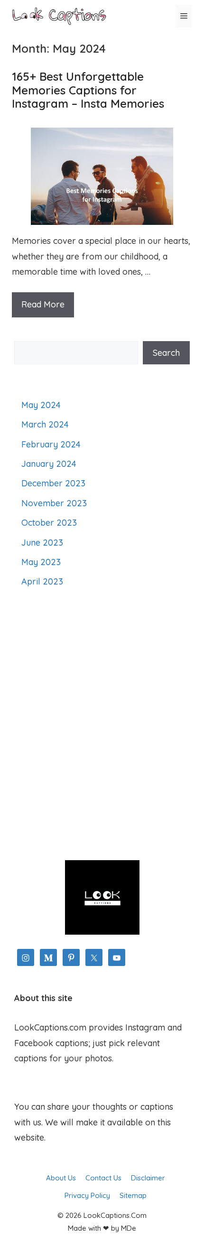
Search (166, 352)
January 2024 (48, 463)
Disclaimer (148, 1177)
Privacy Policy (87, 1195)
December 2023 (53, 483)
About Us (61, 1177)
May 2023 (41, 562)
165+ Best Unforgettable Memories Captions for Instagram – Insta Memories (88, 90)
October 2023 (49, 522)
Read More (43, 304)
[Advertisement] (102, 725)
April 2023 (42, 581)
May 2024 (41, 404)
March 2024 (45, 424)
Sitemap (133, 1195)
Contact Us (103, 1177)
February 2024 (51, 444)
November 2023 (54, 503)
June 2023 (42, 542)
